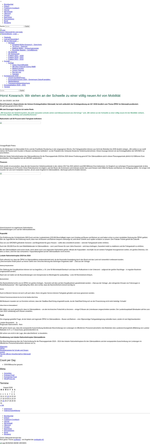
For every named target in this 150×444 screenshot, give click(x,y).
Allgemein (3, 346)
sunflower (17, 439)
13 (8, 396)
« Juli (2, 405)
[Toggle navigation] (1, 1)
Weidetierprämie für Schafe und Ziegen (14, 351)
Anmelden (8, 373)
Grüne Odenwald (6, 32)
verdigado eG (39, 439)
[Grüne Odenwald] (2, 30)
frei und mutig (18, 32)
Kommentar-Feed (10, 377)
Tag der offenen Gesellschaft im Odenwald (15, 355)
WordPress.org (9, 379)
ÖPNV (2, 348)
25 (3, 401)
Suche (2, 26)
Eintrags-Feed (9, 375)
